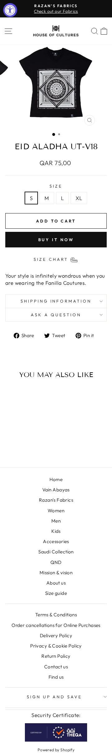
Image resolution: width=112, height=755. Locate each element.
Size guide (56, 593)
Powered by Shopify (56, 749)
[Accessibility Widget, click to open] (10, 10)
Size (56, 186)
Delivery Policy (56, 635)
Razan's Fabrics (56, 500)
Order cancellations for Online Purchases (56, 625)
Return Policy (55, 656)
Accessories (56, 541)
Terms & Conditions (56, 615)
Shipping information (56, 301)
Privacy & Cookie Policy (56, 646)
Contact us (56, 667)
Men (56, 521)
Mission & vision (56, 573)
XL (79, 198)
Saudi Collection (56, 552)
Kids (56, 531)
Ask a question (56, 314)
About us (56, 583)
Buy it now (56, 239)
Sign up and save (54, 696)
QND (55, 562)
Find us (56, 677)
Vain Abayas (56, 490)
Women (56, 511)
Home (56, 479)
